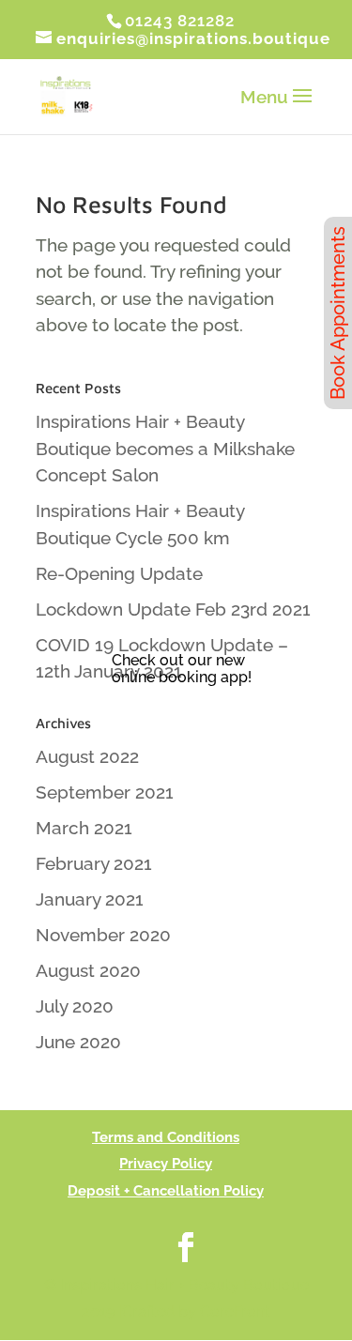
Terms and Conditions (165, 1137)
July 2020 (75, 1006)
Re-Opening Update (119, 573)
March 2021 (84, 827)
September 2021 (105, 792)
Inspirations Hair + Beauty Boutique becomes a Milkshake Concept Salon (165, 448)
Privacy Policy (165, 1163)
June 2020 (78, 1041)
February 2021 (94, 863)
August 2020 (88, 970)
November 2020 (103, 934)
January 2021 (90, 899)
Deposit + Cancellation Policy (166, 1190)
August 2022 (87, 756)
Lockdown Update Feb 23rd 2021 (173, 609)
